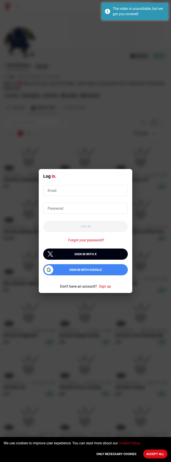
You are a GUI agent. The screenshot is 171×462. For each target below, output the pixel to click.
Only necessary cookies (116, 454)
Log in (86, 226)
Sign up (105, 286)
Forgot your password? (86, 240)
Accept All (155, 454)
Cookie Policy (129, 443)
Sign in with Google (85, 270)
